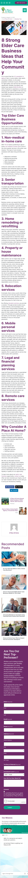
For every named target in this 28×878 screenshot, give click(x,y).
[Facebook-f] (1, 3)
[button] (25, 10)
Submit (10, 807)
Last (5, 715)
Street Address (8, 740)
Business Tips (18, 19)
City (5, 747)
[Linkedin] (7, 3)
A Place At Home (8, 19)
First (5, 708)
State (5, 753)
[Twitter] (9, 3)
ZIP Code (6, 760)
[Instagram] (4, 3)
